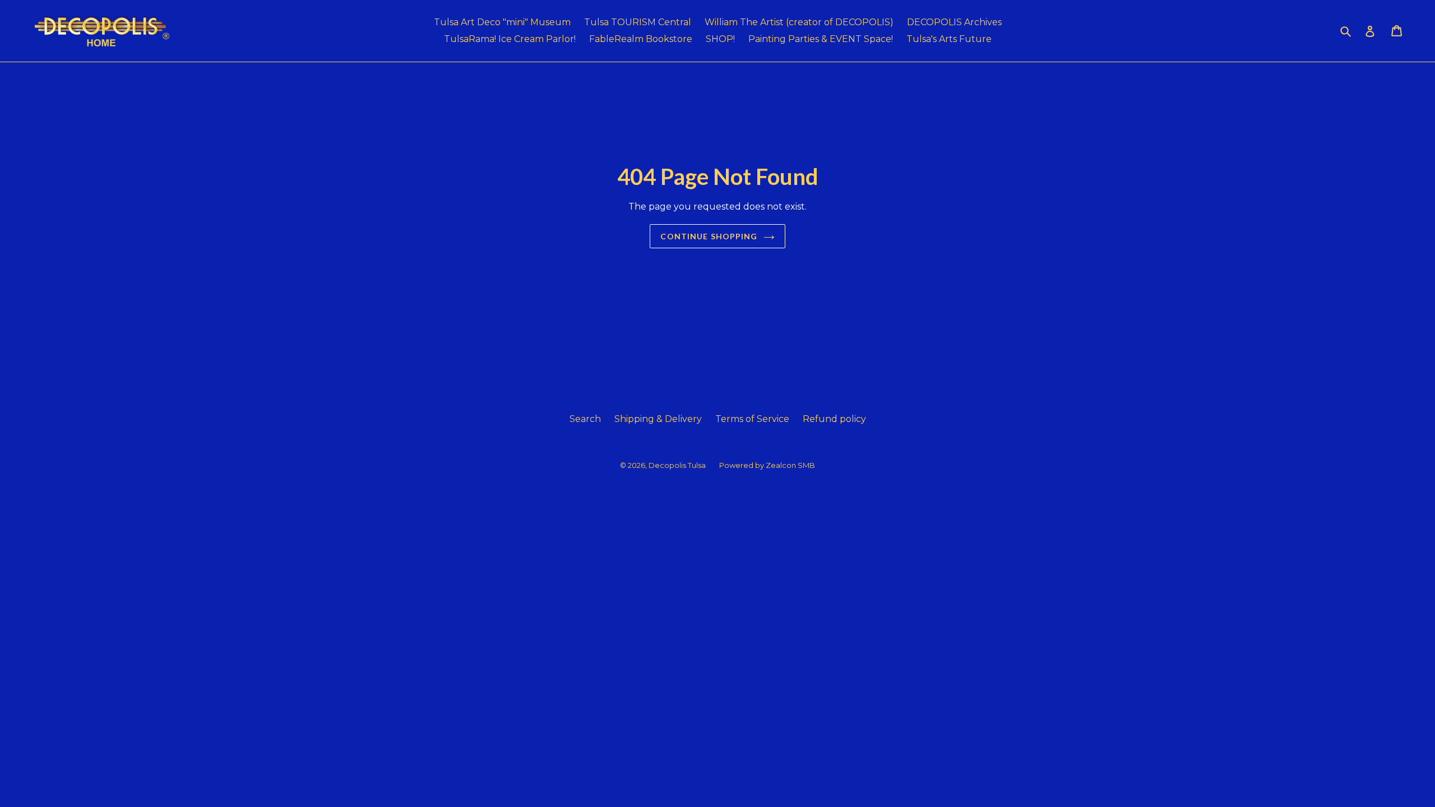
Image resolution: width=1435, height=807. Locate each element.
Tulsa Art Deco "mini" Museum (502, 22)
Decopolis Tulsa (677, 465)
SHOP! (720, 39)
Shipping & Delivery (658, 419)
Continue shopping (708, 236)
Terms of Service (752, 419)
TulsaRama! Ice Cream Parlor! (510, 39)
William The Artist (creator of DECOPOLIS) (799, 22)
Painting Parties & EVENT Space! (820, 39)
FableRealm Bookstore (640, 39)
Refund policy (834, 419)
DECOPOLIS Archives (954, 22)
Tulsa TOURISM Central (637, 22)
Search (585, 419)
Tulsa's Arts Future (949, 39)
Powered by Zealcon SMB (767, 465)
